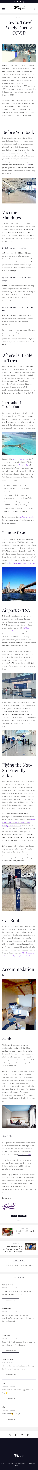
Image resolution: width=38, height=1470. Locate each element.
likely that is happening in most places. (22, 563)
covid (14, 1215)
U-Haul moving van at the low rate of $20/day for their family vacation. (18, 956)
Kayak (27, 165)
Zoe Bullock (6, 1335)
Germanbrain (6, 1309)
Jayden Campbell (7, 1359)
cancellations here (24, 1154)
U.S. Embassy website (26, 517)
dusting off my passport (20, 459)
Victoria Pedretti (7, 1285)
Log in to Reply (11, 1300)
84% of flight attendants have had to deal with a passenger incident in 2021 (18, 823)
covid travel (22, 1215)
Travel (19, 17)
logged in (17, 1265)
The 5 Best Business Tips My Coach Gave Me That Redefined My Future (12, 1249)
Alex (3, 1407)
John (3, 1383)
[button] (3, 9)
